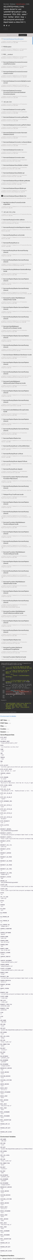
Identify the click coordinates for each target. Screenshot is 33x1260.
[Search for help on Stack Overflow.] (9, 25)
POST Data (4, 723)
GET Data (3, 720)
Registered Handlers (7, 1256)
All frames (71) (22, 35)
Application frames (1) (12, 35)
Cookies (3, 729)
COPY (5, 29)
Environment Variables (8, 1137)
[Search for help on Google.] (4, 25)
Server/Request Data (7, 735)
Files (2, 726)
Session (3, 732)
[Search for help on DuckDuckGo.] (6, 25)
